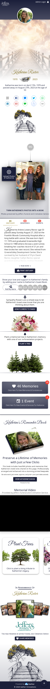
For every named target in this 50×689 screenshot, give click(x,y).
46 (47, 382)
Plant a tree (24, 344)
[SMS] (25, 103)
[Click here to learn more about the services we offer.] (25, 627)
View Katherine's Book (25, 479)
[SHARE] (33, 103)
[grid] (25, 180)
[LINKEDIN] (7, 103)
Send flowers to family (25, 309)
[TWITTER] (33, 98)
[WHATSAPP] (42, 98)
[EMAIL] (16, 103)
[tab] (10, 222)
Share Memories (26, 638)
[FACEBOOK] (16, 98)
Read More (25, 266)
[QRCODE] (7, 98)
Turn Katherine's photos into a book (25, 210)
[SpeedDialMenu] (44, 683)
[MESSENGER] (25, 98)
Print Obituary (26, 271)
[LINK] (42, 103)
